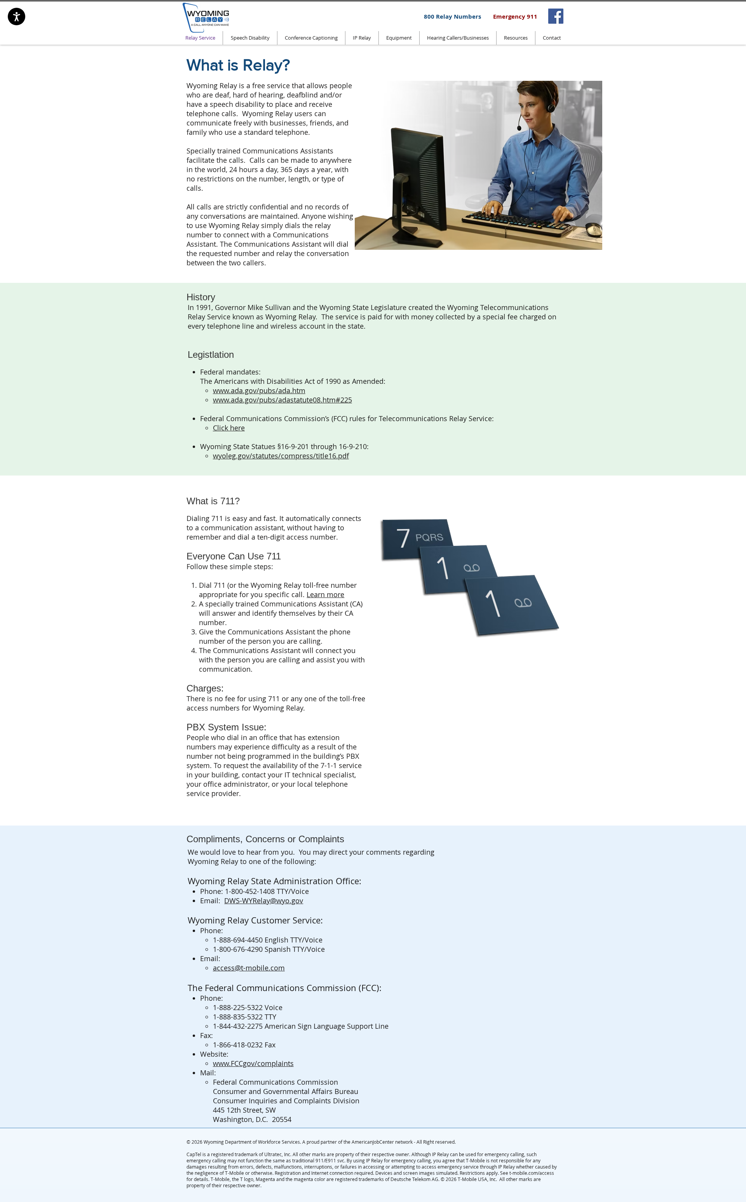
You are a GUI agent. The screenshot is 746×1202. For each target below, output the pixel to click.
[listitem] (555, 16)
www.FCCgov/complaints (253, 1063)
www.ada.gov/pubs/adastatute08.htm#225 (282, 399)
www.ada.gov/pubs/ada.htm (259, 390)
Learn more (325, 594)
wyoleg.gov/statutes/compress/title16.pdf (281, 455)
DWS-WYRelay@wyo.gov (263, 900)
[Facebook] (555, 16)
